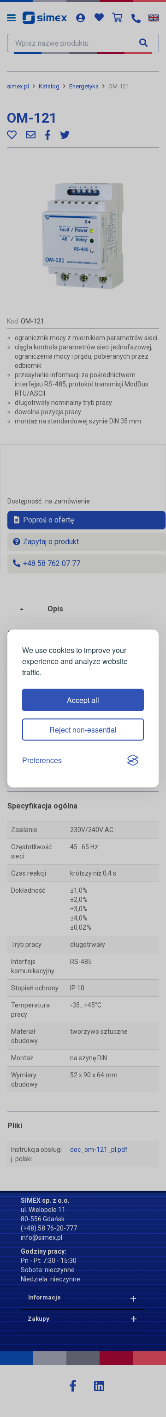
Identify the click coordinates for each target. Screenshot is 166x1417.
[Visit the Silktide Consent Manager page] (133, 760)
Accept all (83, 700)
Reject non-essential (83, 729)
